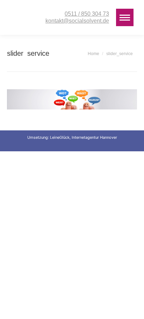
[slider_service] (72, 99)
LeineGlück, (61, 137)
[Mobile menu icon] (125, 17)
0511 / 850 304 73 (87, 14)
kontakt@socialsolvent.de (77, 21)
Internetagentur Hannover (94, 137)
